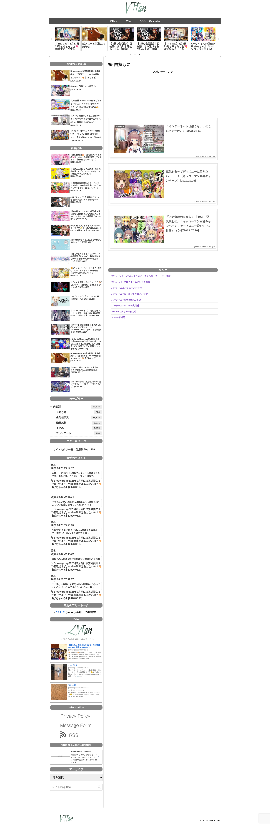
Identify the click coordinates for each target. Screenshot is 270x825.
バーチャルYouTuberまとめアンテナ (129, 294)
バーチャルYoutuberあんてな (126, 299)
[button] (99, 787)
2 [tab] (135, 54)
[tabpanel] (67, 38)
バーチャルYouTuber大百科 (125, 305)
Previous (51, 39)
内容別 (76, 406)
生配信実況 (78, 417)
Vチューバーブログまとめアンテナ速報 (130, 282)
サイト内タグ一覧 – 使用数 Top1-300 (73, 449)
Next (218, 39)
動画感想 (78, 422)
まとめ (78, 428)
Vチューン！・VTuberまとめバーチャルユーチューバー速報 (141, 276)
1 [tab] (130, 54)
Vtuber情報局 (118, 317)
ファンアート (78, 433)
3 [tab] (139, 54)
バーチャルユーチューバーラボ (126, 288)
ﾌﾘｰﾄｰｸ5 (60, 612)
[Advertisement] (163, 96)
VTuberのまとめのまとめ (123, 311)
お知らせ (78, 412)
